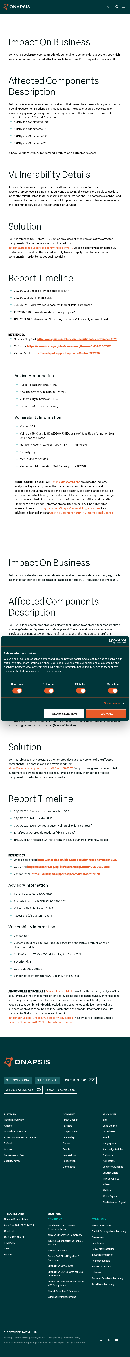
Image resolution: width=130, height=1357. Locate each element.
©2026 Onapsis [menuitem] (57, 1342)
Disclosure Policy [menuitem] (71, 1337)
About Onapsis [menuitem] (71, 1119)
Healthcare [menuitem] (98, 1243)
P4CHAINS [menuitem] (9, 1242)
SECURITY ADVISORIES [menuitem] (61, 1089)
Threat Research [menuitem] (14, 1214)
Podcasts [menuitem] (108, 1155)
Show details (112, 703)
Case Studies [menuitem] (110, 1125)
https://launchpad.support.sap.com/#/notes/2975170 (40, 247)
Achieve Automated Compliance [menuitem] (65, 1235)
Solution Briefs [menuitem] (110, 1172)
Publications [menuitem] (109, 1161)
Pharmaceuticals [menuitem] (101, 1260)
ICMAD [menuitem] (7, 1248)
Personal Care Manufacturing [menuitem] (107, 1278)
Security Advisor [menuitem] (12, 1161)
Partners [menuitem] (67, 1125)
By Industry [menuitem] (99, 1219)
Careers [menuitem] (67, 1143)
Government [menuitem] (98, 1237)
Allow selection (64, 713)
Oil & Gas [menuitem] (96, 1272)
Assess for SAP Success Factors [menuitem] (21, 1137)
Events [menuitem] (66, 1149)
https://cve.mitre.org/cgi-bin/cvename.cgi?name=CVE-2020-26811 (69, 346)
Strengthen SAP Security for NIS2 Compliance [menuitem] (65, 1274)
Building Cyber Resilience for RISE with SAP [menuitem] (65, 1243)
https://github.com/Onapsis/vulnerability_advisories (68, 508)
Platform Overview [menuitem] (14, 1119)
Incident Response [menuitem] (57, 1250)
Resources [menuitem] (109, 1114)
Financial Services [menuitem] (101, 1225)
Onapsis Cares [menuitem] (71, 1131)
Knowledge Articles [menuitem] (113, 1149)
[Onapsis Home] (27, 1062)
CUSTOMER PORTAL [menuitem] (18, 1080)
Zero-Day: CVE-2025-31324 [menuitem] (19, 1225)
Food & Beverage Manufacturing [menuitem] (109, 1231)
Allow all (106, 713)
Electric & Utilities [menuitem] (101, 1266)
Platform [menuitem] (10, 1114)
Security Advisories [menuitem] (113, 1166)
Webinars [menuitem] (108, 1190)
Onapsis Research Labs (66, 482)
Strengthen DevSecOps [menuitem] (60, 1266)
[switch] (49, 691)
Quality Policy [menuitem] (53, 1337)
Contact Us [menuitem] (69, 1166)
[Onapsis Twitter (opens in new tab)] (108, 1340)
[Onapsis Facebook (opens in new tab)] (124, 1340)
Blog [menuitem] (105, 1119)
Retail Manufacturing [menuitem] (103, 1284)
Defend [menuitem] (8, 1143)
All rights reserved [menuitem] (76, 1342)
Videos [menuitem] (106, 1184)
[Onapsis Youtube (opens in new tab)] (116, 1340)
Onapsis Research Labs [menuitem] (16, 1219)
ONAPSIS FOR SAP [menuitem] (75, 1080)
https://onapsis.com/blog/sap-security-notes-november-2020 (77, 339)
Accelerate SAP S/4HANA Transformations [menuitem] (61, 1227)
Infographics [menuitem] (109, 1143)
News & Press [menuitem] (70, 1155)
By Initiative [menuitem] (55, 1219)
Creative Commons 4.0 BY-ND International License (81, 512)
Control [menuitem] (8, 1149)
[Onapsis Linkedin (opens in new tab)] (101, 1340)
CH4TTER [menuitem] (9, 1231)
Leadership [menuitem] (69, 1137)
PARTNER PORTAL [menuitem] (47, 1080)
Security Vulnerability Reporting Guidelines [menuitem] (25, 1342)
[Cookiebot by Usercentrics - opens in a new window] (111, 641)
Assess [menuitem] (8, 1125)
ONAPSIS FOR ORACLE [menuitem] (19, 1089)
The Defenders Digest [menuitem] (114, 1202)
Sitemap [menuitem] (8, 1337)
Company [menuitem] (69, 1114)
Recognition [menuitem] (69, 1161)
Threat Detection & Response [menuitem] (63, 1291)
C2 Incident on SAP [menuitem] (14, 1237)
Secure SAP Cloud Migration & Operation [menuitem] (63, 1258)
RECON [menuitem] (8, 1254)
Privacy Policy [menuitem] (38, 1337)
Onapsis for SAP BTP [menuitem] (15, 1131)
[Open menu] (123, 6)
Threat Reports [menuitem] (111, 1178)
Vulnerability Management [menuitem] (62, 1297)
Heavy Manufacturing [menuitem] (103, 1249)
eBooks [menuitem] (107, 1137)
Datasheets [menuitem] (109, 1131)
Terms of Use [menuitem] (21, 1337)
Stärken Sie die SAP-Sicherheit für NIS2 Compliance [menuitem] (66, 1283)
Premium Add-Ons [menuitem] (14, 1155)
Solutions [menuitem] (54, 1214)
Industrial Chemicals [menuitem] (103, 1254)
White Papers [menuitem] (110, 1196)
